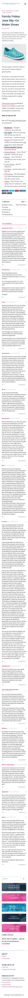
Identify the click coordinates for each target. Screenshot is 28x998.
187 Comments (7, 12)
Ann (4, 10)
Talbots (6, 181)
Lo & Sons (7, 169)
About (4, 956)
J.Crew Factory (9, 164)
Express (7, 157)
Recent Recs (5, 28)
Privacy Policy (6, 984)
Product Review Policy (9, 969)
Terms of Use (6, 982)
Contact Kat (5, 958)
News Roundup (21, 203)
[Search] (23, 879)
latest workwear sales (18, 120)
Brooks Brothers (9, 152)
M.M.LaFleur (8, 174)
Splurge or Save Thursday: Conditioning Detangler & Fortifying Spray (7, 208)
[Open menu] (25, 4)
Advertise (5, 967)
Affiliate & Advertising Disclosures (12, 986)
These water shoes (8, 103)
